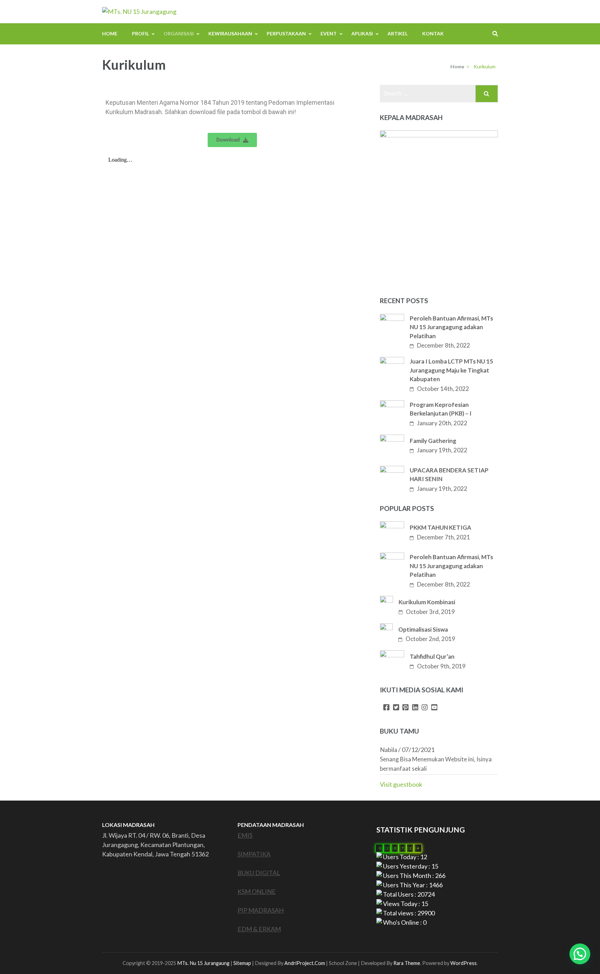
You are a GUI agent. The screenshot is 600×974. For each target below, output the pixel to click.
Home (109, 33)
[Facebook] (386, 707)
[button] (579, 953)
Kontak (433, 33)
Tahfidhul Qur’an (432, 656)
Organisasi (179, 33)
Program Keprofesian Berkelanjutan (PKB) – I (441, 409)
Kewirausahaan (230, 33)
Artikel (398, 33)
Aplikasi (362, 33)
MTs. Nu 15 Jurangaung (203, 963)
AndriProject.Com (304, 963)
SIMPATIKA (254, 854)
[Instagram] (425, 707)
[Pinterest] (405, 707)
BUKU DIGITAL (259, 873)
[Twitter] (396, 707)
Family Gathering (433, 440)
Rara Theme (406, 963)
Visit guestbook (401, 784)
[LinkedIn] (415, 707)
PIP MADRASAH (261, 910)
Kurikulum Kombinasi (427, 602)
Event (328, 33)
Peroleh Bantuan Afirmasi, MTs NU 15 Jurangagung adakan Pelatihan (451, 327)
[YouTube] (434, 707)
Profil (140, 33)
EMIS (245, 835)
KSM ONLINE (257, 891)
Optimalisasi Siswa (423, 629)
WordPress (463, 963)
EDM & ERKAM (259, 929)
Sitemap (242, 963)
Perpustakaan (286, 33)
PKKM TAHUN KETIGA (440, 527)
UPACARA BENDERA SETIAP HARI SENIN (449, 475)
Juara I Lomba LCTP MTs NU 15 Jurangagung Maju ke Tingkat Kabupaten (451, 370)
